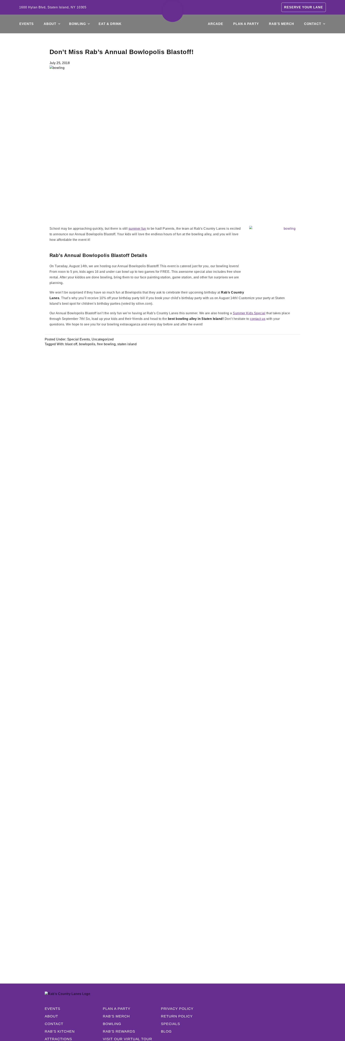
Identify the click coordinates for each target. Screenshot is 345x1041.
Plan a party (246, 24)
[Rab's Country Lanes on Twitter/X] (274, 1023)
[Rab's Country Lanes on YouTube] (290, 1023)
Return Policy (176, 1016)
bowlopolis (87, 344)
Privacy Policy (177, 1009)
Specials (170, 1024)
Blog (166, 1031)
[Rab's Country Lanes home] (172, 11)
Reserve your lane (303, 7)
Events (26, 24)
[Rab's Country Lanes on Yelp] (282, 1023)
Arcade (215, 24)
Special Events (78, 339)
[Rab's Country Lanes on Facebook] (258, 1023)
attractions (58, 1039)
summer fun (137, 228)
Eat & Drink (110, 24)
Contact (312, 24)
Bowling (77, 24)
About (50, 24)
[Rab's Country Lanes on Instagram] (266, 1023)
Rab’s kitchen (59, 1031)
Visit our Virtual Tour (127, 1039)
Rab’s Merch (281, 24)
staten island (127, 344)
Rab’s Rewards (119, 1031)
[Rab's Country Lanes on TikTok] (297, 1023)
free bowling (106, 344)
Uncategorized (103, 339)
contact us (257, 318)
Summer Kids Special (249, 313)
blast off (71, 344)
